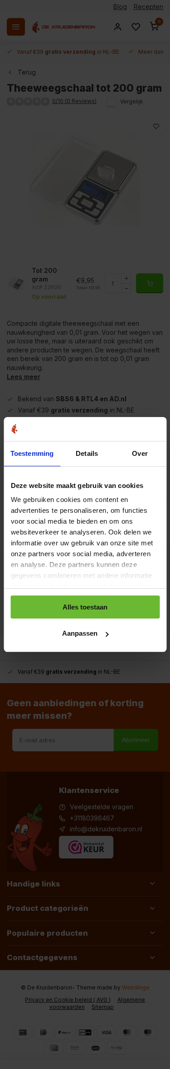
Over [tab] (139, 453)
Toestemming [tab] (31, 453)
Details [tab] (87, 453)
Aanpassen (79, 633)
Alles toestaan (85, 607)
